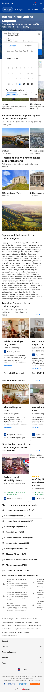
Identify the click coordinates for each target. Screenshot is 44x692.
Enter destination (13, 33)
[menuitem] (7, 9)
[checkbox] (32, 62)
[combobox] (22, 35)
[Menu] (41, 3)
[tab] (12, 46)
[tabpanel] (20, 73)
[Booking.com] (7, 3)
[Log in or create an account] (34, 3)
